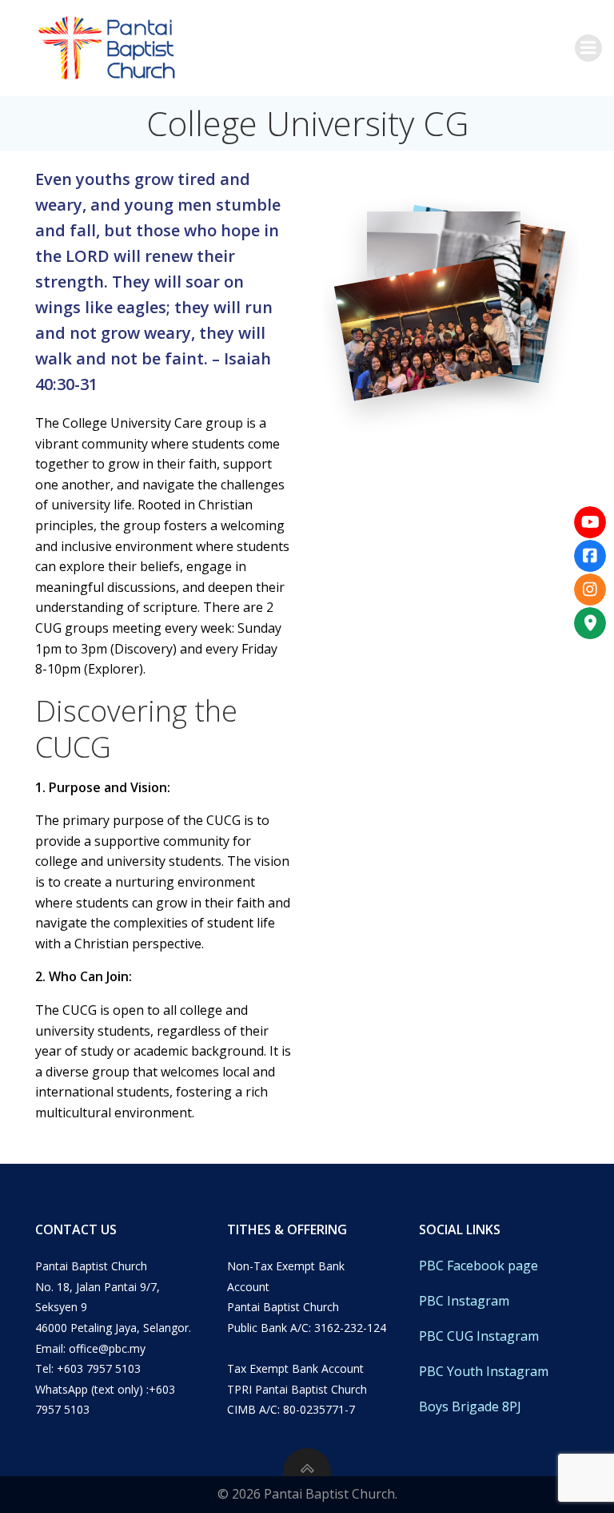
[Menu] (588, 48)
